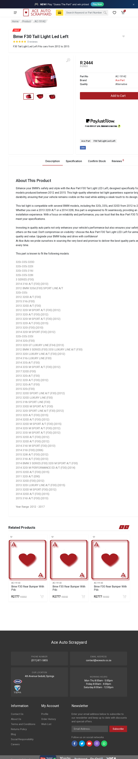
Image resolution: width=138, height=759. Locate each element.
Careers (15, 744)
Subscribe (118, 728)
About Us (16, 719)
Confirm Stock (97, 161)
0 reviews (32, 41)
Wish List (46, 724)
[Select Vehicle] (59, 13)
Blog (13, 734)
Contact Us (17, 714)
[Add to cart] (42, 597)
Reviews (118, 161)
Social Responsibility (22, 739)
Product (26, 21)
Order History (48, 719)
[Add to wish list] (28, 537)
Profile (44, 714)
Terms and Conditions (23, 724)
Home (15, 21)
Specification (74, 161)
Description (52, 161)
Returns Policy (19, 729)
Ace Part (120, 80)
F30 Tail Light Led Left (104, 141)
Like (83, 148)
